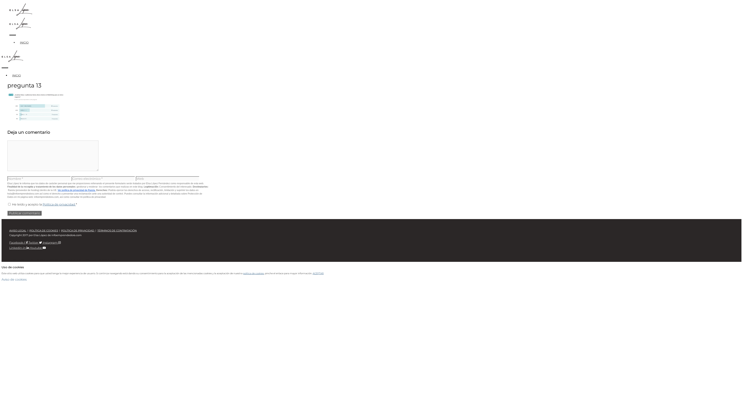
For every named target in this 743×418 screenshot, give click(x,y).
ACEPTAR (318, 273)
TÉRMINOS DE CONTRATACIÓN (117, 230)
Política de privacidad (59, 204)
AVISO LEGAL (17, 230)
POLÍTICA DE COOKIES (43, 230)
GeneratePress (107, 259)
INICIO (24, 42)
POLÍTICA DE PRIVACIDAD (78, 230)
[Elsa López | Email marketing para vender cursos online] (20, 28)
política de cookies (253, 273)
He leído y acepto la (44, 204)
